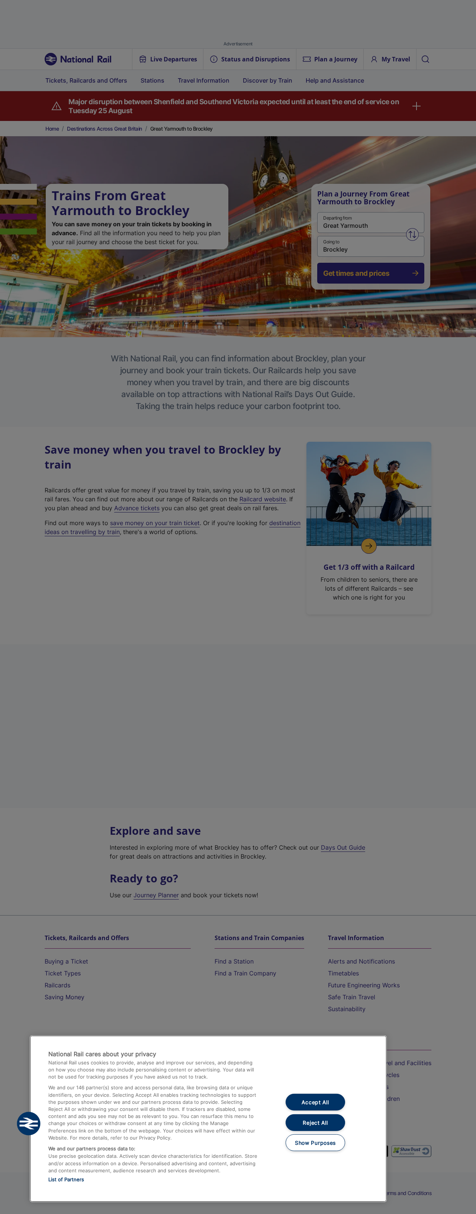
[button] (29, 1123)
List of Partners (66, 1179)
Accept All (315, 1102)
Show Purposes (315, 1143)
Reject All (315, 1122)
